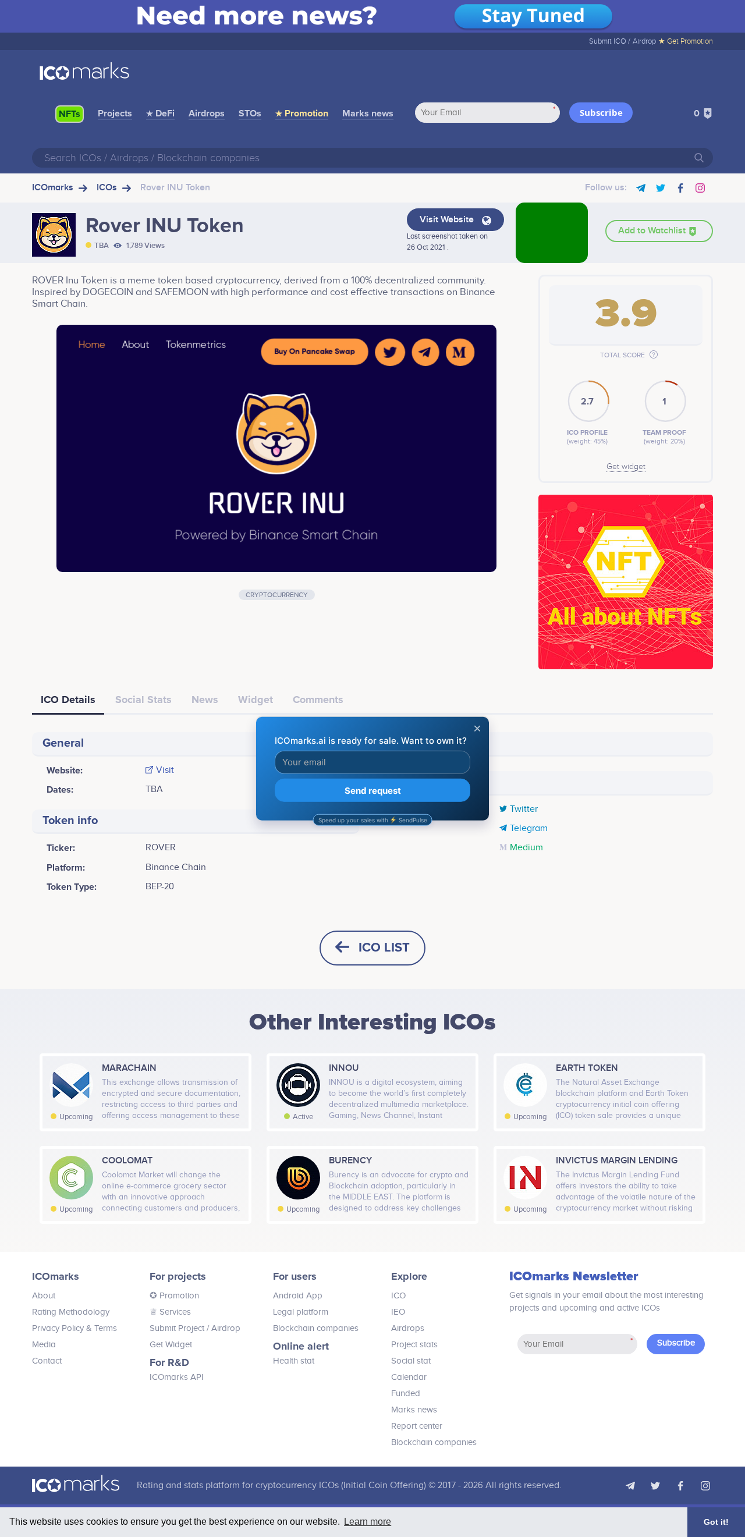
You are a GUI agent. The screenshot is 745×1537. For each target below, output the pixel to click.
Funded (405, 1393)
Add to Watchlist (653, 230)
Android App (297, 1296)
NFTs (69, 114)
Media (44, 1345)
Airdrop (644, 41)
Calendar (409, 1377)
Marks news (367, 113)
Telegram (529, 828)
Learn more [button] (367, 1522)
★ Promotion (301, 113)
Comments (318, 699)
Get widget (625, 466)
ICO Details (68, 699)
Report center (416, 1426)
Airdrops (207, 113)
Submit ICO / (609, 41)
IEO (398, 1312)
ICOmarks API (177, 1377)
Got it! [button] (716, 1522)
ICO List (384, 948)
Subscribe (601, 112)
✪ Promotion (174, 1296)
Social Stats (143, 699)
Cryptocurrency (277, 595)
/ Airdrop (222, 1328)
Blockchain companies (316, 1328)
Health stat (293, 1361)
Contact (47, 1361)
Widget (255, 699)
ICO (398, 1296)
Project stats (414, 1345)
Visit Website (448, 219)
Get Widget (171, 1345)
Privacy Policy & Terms (74, 1328)
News (204, 699)
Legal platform (300, 1312)
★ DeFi (160, 113)
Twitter (524, 809)
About (43, 1296)
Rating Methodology (70, 1312)
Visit (165, 770)
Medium (526, 848)
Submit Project (177, 1328)
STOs (250, 113)
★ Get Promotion (685, 41)
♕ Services (170, 1312)
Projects (115, 113)
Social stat (411, 1361)
